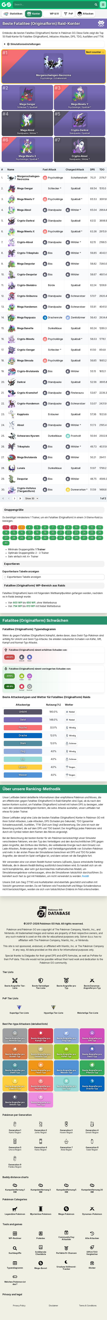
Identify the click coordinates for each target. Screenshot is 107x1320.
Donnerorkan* (79, 489)
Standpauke (54, 210)
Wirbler (75, 263)
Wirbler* (76, 210)
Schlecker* (54, 188)
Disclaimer (53, 1305)
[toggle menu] (96, 5)
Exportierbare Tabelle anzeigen (21, 571)
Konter (36, 13)
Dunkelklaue (55, 328)
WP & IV (54, 13)
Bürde (51, 285)
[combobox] (53, 4)
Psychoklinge (55, 177)
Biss (50, 253)
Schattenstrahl (79, 177)
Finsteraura (77, 392)
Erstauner (53, 414)
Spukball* (76, 199)
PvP (71, 13)
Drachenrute (55, 317)
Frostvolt (76, 435)
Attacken (88, 13)
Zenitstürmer (78, 317)
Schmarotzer (78, 296)
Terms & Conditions (88, 1305)
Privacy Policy (19, 1305)
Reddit (85, 876)
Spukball (75, 188)
